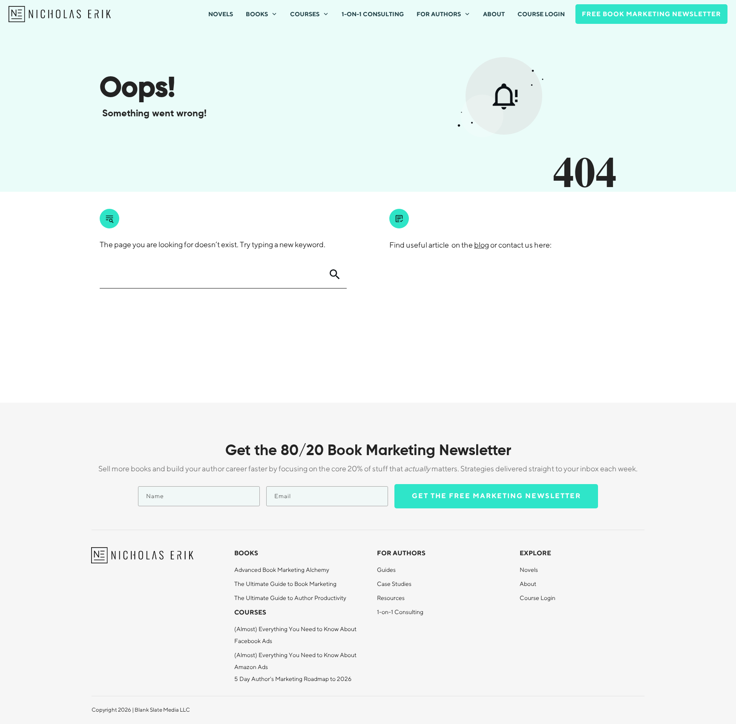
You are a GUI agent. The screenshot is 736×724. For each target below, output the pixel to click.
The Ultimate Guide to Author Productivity (290, 597)
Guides (386, 569)
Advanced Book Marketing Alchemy (281, 569)
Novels (529, 569)
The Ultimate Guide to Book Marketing (285, 583)
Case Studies (394, 583)
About (528, 583)
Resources (391, 597)
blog (481, 244)
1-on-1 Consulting (400, 612)
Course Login (537, 597)
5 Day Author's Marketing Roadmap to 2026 (292, 678)
